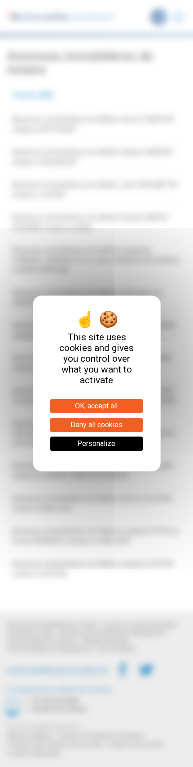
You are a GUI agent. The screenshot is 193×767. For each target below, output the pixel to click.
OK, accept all (96, 406)
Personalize (96, 443)
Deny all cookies (96, 424)
